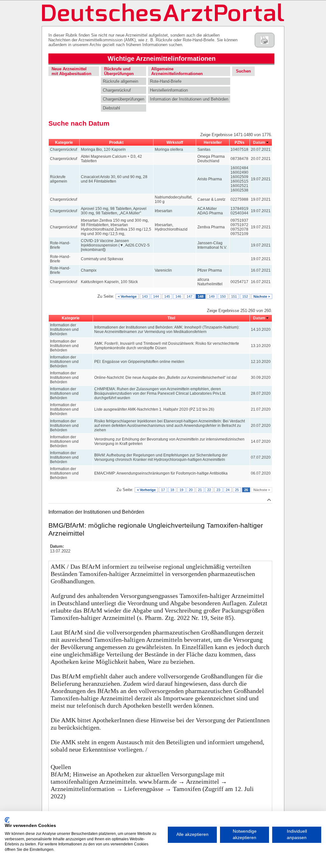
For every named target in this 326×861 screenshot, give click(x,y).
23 (218, 490)
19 (181, 490)
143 (145, 296)
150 (223, 296)
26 (246, 490)
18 (172, 490)
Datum (259, 142)
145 (167, 296)
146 (178, 296)
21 (200, 490)
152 (245, 296)
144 (156, 296)
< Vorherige (127, 296)
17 (163, 490)
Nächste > (261, 296)
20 (191, 490)
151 (234, 296)
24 (228, 490)
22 (209, 490)
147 (189, 296)
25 (237, 490)
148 (200, 296)
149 (212, 296)
